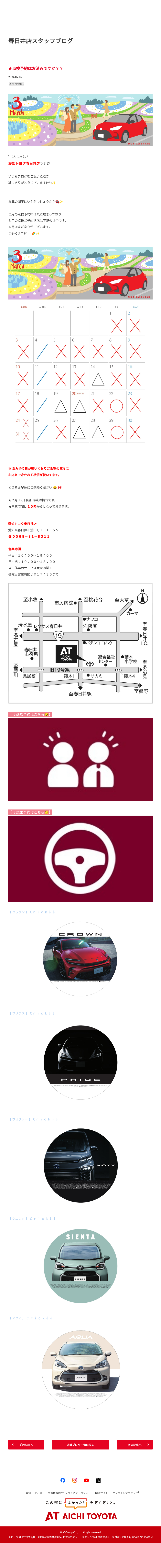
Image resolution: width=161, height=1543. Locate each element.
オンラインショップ (124, 1493)
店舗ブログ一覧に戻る (80, 1445)
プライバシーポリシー (78, 1493)
